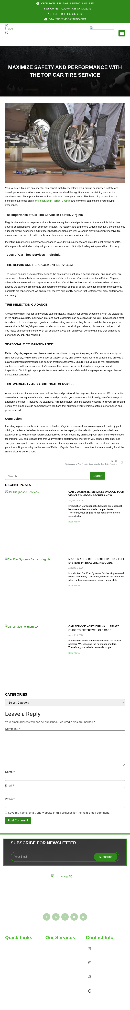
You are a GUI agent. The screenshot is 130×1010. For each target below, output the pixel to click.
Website (10, 799)
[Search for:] (47, 476)
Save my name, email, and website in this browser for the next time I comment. (59, 812)
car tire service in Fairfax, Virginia (51, 200)
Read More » (74, 522)
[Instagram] (65, 917)
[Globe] (83, 917)
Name (10, 771)
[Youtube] (74, 917)
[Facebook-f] (46, 917)
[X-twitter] (56, 917)
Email (9, 785)
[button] (121, 33)
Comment (12, 728)
